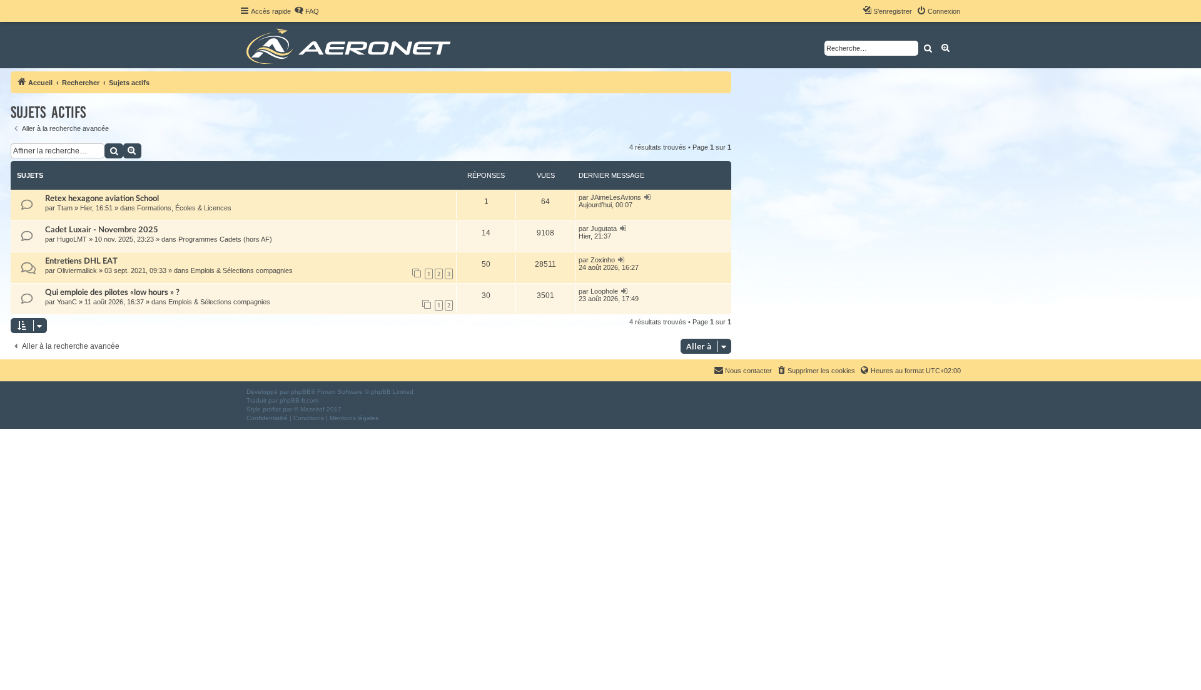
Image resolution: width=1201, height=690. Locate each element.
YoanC (67, 302)
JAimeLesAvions (615, 197)
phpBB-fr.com (299, 400)
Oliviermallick (77, 270)
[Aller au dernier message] (647, 197)
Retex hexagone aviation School (102, 198)
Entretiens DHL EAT (81, 261)
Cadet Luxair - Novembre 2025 (101, 229)
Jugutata (603, 228)
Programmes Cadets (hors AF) (225, 239)
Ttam (65, 208)
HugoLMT (72, 239)
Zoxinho (602, 260)
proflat (272, 409)
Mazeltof (312, 409)
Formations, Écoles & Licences (184, 208)
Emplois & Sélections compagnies (242, 270)
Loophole (604, 291)
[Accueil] (350, 45)
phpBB (301, 391)
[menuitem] (306, 11)
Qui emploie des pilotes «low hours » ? (112, 292)
